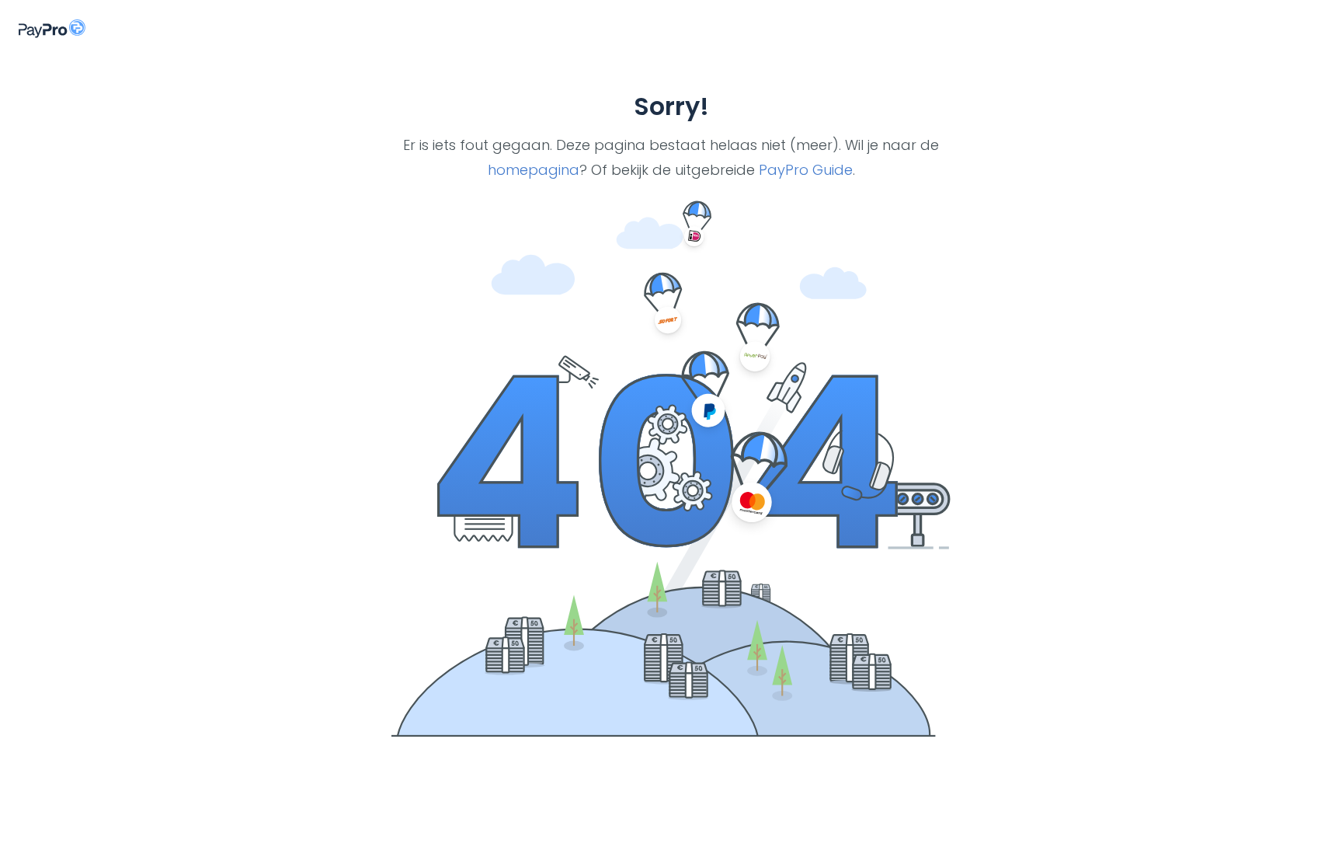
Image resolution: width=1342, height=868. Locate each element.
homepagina (533, 170)
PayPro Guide (806, 170)
